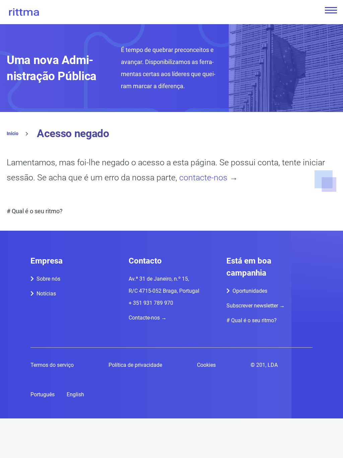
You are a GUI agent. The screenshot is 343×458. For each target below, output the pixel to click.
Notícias (46, 293)
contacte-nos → (208, 177)
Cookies (206, 365)
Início (12, 133)
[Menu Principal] (329, 10)
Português (42, 394)
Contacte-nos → (147, 317)
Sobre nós (48, 279)
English (75, 394)
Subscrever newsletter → (255, 305)
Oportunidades (249, 291)
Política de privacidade (135, 365)
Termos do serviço (52, 365)
